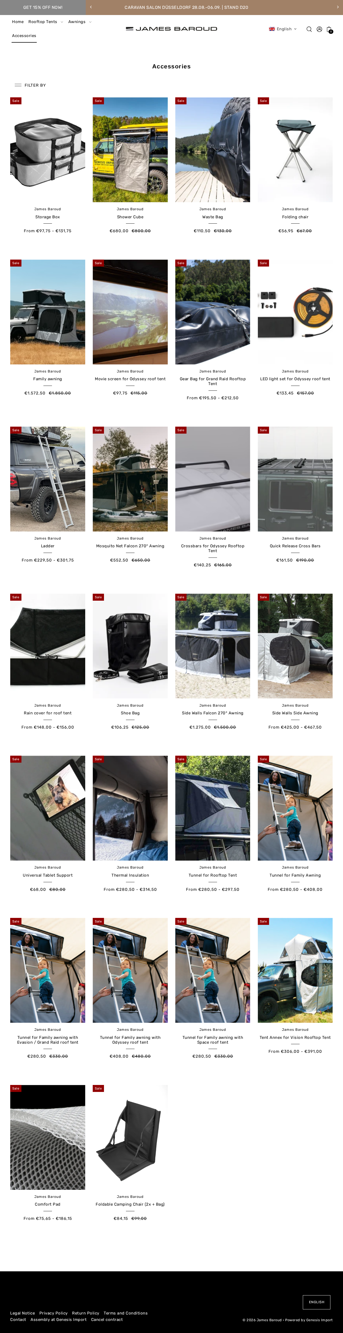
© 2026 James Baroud (262, 1320)
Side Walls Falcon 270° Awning (213, 713)
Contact (18, 1319)
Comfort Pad (48, 1204)
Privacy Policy (53, 1313)
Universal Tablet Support (48, 875)
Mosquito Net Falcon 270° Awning (130, 546)
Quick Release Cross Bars (295, 546)
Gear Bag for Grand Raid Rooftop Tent (213, 381)
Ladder (48, 546)
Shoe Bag (130, 713)
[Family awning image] (47, 312)
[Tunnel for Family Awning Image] (295, 808)
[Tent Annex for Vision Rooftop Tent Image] (295, 970)
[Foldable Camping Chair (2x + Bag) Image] (130, 1137)
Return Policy (85, 1313)
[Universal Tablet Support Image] (47, 808)
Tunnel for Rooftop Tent (213, 875)
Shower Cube (130, 217)
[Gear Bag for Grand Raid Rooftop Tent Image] (212, 312)
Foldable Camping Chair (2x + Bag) (130, 1204)
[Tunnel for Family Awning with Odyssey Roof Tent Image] (130, 970)
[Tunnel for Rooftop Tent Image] (212, 808)
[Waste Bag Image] (212, 149)
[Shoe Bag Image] (130, 646)
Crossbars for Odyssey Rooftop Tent (213, 548)
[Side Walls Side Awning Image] (295, 646)
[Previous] (91, 7)
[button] (283, 29)
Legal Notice (22, 1313)
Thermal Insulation (130, 875)
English (317, 1302)
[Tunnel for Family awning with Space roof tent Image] (212, 970)
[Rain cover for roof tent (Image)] (47, 646)
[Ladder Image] (47, 479)
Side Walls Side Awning (295, 713)
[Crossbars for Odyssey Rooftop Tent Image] (212, 479)
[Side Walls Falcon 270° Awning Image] (212, 646)
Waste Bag (212, 217)
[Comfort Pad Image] (47, 1137)
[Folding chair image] (295, 149)
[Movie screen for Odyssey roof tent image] (130, 312)
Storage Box (47, 217)
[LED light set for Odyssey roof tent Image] (295, 312)
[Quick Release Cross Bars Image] (295, 479)
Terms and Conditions (126, 1313)
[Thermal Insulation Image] (130, 808)
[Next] (338, 7)
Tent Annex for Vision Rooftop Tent (295, 1037)
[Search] (309, 28)
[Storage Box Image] (47, 149)
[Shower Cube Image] (130, 149)
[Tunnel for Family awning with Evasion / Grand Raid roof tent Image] (47, 970)
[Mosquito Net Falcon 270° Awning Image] (130, 479)
